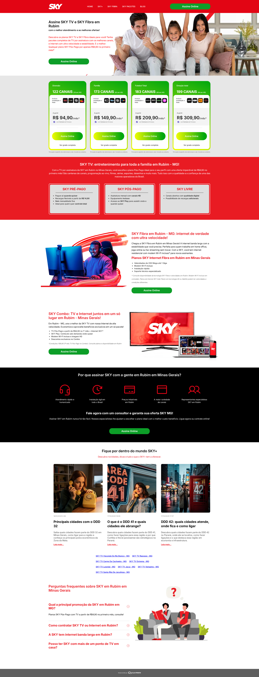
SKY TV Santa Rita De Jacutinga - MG (113, 572)
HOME (90, 6)
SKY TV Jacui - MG (126, 567)
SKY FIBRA (112, 6)
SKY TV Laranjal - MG (105, 567)
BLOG (142, 6)
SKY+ (100, 6)
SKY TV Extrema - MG (139, 561)
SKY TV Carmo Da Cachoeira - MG (111, 561)
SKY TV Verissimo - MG (148, 567)
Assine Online (190, 6)
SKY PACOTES (128, 6)
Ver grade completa (67, 145)
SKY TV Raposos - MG (142, 556)
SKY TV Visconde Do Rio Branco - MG (113, 556)
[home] (55, 6)
